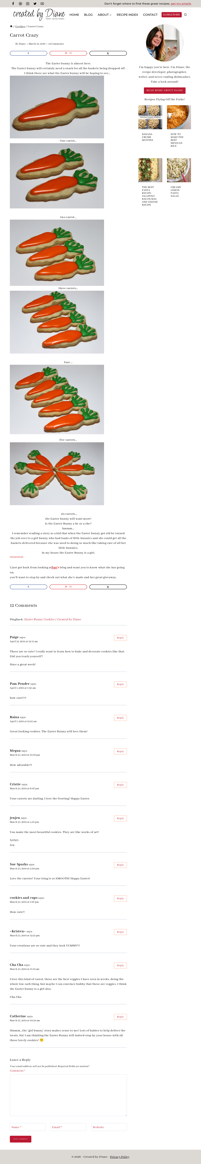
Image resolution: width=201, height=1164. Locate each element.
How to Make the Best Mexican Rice (177, 140)
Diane (22, 43)
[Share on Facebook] (28, 53)
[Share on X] (108, 53)
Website (98, 1127)
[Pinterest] (20, 3)
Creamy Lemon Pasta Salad (176, 192)
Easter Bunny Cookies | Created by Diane (52, 619)
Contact (150, 14)
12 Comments (56, 43)
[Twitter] (35, 3)
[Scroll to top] (194, 1152)
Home (74, 14)
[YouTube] (42, 3)
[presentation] (150, 117)
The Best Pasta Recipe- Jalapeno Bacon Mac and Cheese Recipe (150, 196)
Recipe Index (127, 14)
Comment (17, 1071)
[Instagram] (27, 3)
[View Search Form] (185, 15)
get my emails (181, 3)
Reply (120, 637)
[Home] (11, 26)
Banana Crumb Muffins (147, 137)
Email (57, 1127)
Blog (88, 14)
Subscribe (171, 14)
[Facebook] (13, 3)
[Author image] (12, 44)
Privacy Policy (119, 1157)
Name (16, 1127)
